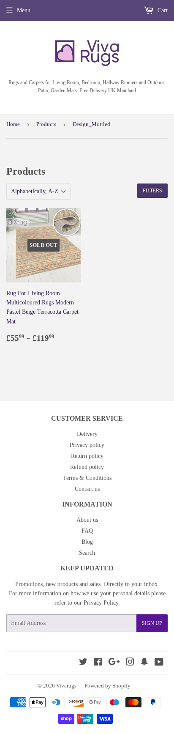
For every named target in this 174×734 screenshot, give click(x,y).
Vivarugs (66, 685)
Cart (162, 10)
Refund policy (87, 467)
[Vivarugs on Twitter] (83, 663)
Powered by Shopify (107, 685)
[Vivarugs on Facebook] (97, 663)
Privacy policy (87, 445)
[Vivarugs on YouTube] (159, 663)
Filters (152, 191)
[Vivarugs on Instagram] (130, 663)
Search (87, 553)
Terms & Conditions (87, 478)
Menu (23, 10)
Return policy (87, 456)
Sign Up (152, 623)
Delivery (87, 434)
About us (87, 520)
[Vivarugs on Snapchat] (144, 663)
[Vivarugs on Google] (114, 663)
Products (46, 124)
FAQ (87, 531)
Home (13, 124)
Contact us (87, 489)
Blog (87, 542)
